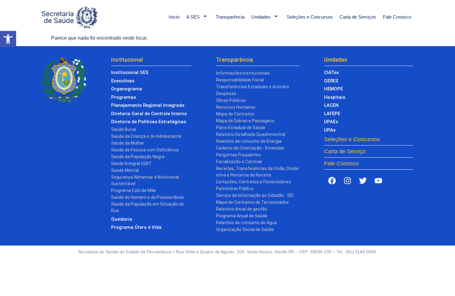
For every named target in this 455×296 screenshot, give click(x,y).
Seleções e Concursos (310, 17)
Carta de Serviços (358, 17)
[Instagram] (347, 180)
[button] (8, 39)
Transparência (230, 17)
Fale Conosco (397, 17)
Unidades (261, 17)
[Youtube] (378, 180)
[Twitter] (362, 180)
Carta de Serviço (345, 151)
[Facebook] (332, 180)
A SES (193, 17)
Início (174, 17)
